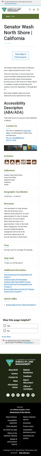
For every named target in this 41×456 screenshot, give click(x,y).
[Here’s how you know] (20, 3)
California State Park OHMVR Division (17, 282)
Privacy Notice (6, 336)
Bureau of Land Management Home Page (15, 10)
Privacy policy (28, 426)
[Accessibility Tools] (34, 10)
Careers (14, 373)
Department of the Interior (20, 412)
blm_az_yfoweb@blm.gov (15, 138)
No (8, 330)
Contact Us (13, 377)
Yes (8, 325)
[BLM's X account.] (8, 395)
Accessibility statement (12, 421)
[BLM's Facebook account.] (18, 395)
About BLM (13, 370)
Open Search (30, 10)
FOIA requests (11, 426)
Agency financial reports (29, 418)
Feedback (27, 376)
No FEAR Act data (10, 430)
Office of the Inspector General (10, 434)
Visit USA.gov (24, 453)
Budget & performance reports (12, 441)
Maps (15, 381)
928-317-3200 (11, 140)
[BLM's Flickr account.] (28, 395)
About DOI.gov (11, 417)
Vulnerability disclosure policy (29, 431)
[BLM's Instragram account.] (23, 395)
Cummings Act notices (28, 437)
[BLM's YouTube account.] (13, 395)
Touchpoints (27, 342)
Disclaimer (27, 423)
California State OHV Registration (15, 280)
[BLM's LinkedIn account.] (33, 395)
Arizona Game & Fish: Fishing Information (20, 305)
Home (8, 16)
